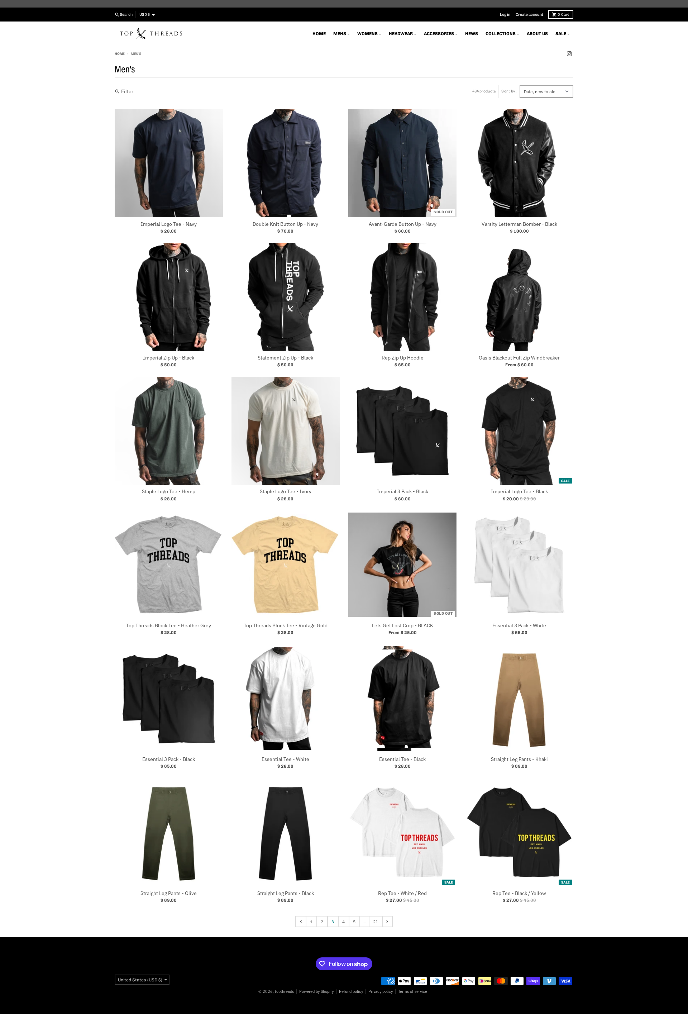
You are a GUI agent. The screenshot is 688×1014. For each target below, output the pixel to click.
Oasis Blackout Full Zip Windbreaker (519, 358)
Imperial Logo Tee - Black (519, 492)
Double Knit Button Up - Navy (285, 224)
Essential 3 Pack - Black (168, 759)
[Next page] (387, 922)
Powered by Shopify (316, 991)
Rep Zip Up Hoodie (403, 358)
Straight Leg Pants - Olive (168, 893)
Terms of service (412, 991)
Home (120, 54)
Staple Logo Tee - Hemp (168, 492)
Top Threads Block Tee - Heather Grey (168, 626)
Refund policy (351, 991)
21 (375, 921)
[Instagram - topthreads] (569, 54)
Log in (505, 14)
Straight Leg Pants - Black (285, 893)
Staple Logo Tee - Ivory (285, 492)
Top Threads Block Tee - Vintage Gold (286, 626)
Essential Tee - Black (402, 759)
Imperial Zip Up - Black (168, 358)
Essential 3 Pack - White (519, 626)
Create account (529, 14)
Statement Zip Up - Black (285, 358)
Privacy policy (380, 991)
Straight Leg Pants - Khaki (519, 759)
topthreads (284, 991)
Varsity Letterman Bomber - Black (519, 224)
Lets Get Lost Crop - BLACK (402, 626)
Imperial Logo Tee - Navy (169, 224)
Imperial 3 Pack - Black (402, 492)
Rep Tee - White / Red (402, 893)
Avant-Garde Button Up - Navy (402, 224)
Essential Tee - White (285, 759)
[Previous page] (300, 922)
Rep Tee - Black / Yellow (519, 893)
